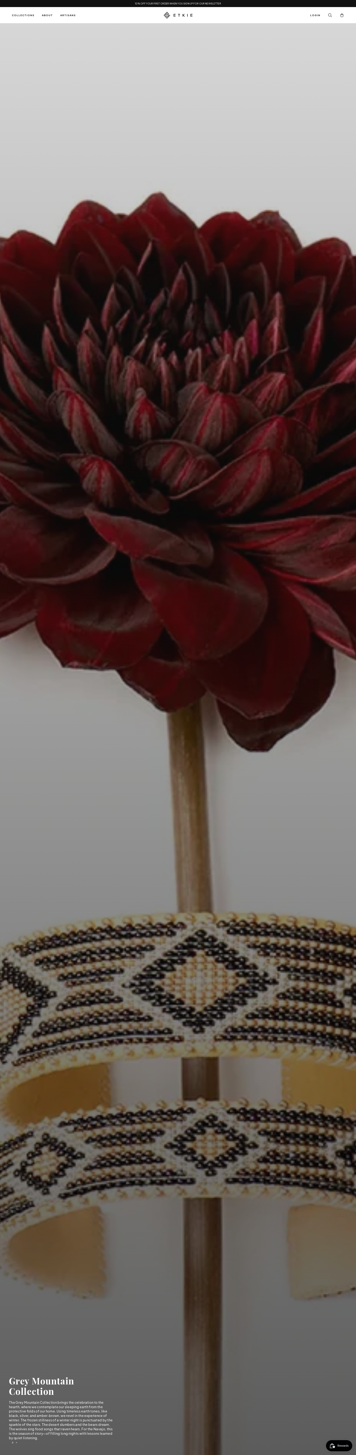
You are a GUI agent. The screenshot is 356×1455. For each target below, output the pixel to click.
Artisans (68, 15)
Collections (23, 15)
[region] (178, 739)
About (47, 15)
